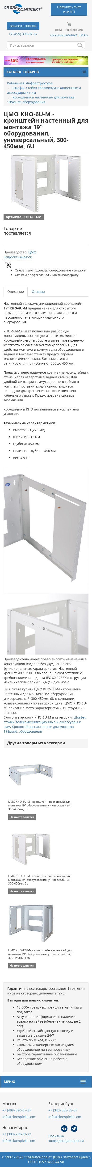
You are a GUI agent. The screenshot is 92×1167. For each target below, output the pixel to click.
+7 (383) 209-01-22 (16, 1134)
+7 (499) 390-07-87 (23, 34)
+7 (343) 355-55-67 (62, 1110)
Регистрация (74, 30)
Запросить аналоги (18, 257)
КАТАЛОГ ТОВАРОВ (22, 72)
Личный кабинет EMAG (69, 35)
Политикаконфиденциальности (66, 1138)
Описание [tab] (15, 291)
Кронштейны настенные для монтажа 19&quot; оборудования (39, 729)
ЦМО (32, 252)
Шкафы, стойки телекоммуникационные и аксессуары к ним (45, 722)
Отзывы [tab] (38, 291)
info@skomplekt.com (18, 1116)
